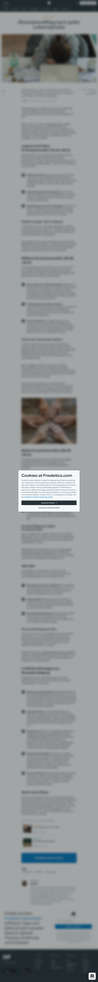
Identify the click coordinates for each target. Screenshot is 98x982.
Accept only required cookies (49, 508)
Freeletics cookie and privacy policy (38, 497)
